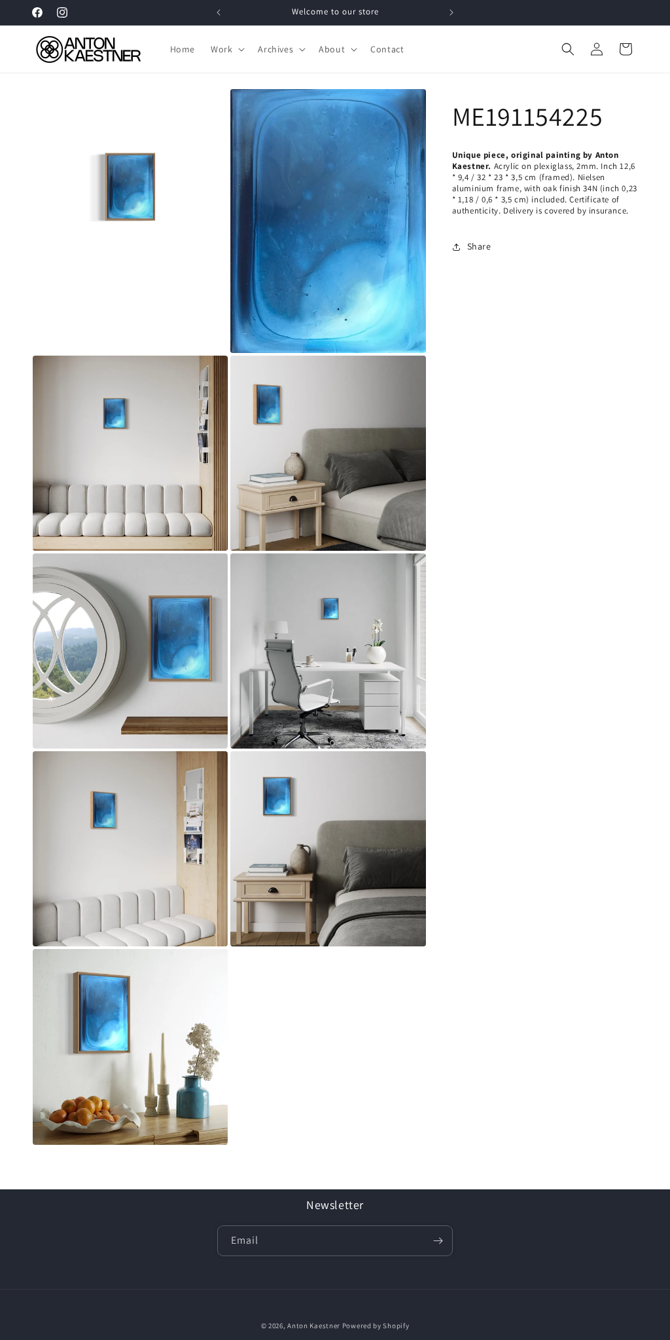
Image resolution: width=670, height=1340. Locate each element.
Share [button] (479, 246)
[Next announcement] (451, 12)
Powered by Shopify (376, 1325)
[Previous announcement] (218, 12)
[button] (226, 49)
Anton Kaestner (313, 1325)
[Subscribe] (437, 1240)
